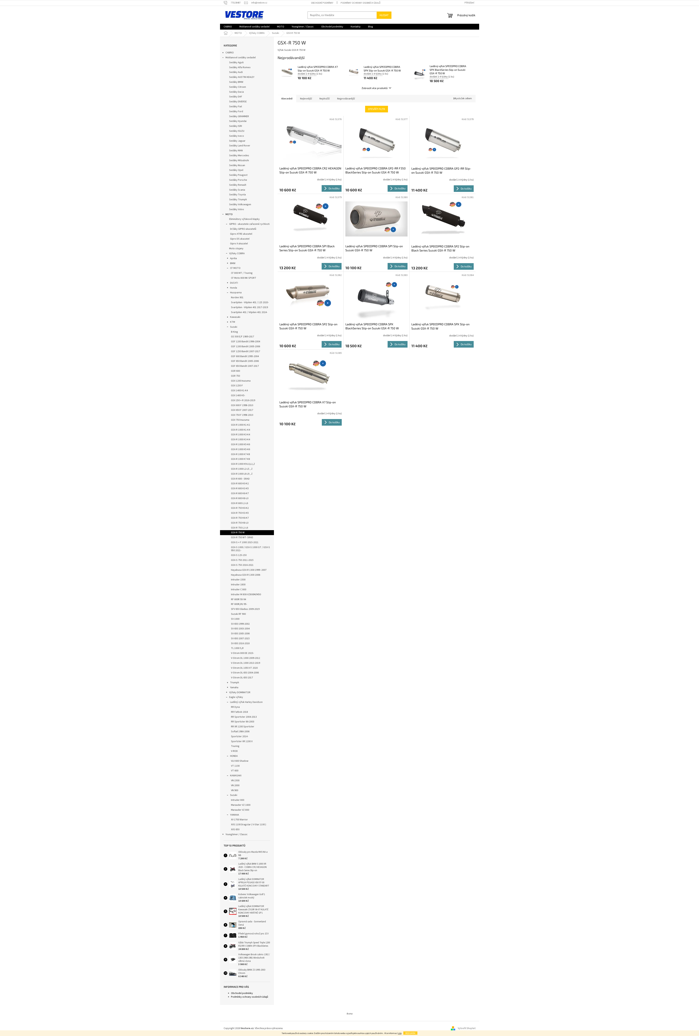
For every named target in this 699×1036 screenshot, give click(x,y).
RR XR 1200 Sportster (242, 726)
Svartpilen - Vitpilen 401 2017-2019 (249, 307)
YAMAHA (234, 815)
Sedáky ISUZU (236, 131)
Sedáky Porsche (238, 180)
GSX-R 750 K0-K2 (240, 508)
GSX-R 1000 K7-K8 (240, 454)
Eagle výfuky (236, 697)
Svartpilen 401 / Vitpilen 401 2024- (249, 312)
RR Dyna (235, 707)
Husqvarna (236, 292)
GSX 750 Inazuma (240, 420)
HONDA (234, 756)
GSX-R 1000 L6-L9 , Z (242, 474)
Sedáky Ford (236, 111)
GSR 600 (235, 371)
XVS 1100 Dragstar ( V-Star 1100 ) (248, 824)
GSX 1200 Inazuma (241, 381)
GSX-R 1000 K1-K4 (240, 430)
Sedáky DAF (235, 97)
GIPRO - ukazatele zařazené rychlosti (249, 224)
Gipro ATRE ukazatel (241, 234)
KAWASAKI (235, 775)
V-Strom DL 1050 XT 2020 (244, 668)
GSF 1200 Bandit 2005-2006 (245, 346)
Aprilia (233, 258)
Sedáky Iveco (236, 136)
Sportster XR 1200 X (242, 741)
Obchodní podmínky (322, 3)
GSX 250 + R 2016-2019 (243, 400)
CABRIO (230, 52)
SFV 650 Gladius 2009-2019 (245, 609)
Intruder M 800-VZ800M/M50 (246, 594)
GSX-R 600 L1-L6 (239, 503)
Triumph (234, 682)
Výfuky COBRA (237, 253)
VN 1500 (235, 780)
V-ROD (234, 751)
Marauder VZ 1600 (240, 805)
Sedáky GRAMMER (239, 116)
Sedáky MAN (236, 150)
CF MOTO (235, 268)
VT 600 (234, 770)
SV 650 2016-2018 (240, 643)
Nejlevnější (306, 99)
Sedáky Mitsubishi (239, 160)
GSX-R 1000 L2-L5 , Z (242, 469)
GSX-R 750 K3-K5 (240, 513)
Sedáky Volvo (236, 209)
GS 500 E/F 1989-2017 (242, 336)
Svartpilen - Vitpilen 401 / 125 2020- (250, 302)
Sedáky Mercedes (239, 155)
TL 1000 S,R (237, 648)
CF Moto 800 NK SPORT (243, 278)
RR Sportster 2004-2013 (244, 717)
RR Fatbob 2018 (239, 712)
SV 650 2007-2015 (240, 638)
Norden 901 (237, 297)
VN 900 (234, 790)
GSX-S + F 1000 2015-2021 (244, 542)
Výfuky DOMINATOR (239, 692)
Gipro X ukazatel (239, 243)
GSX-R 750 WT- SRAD (242, 537)
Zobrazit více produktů (375, 88)
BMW (232, 263)
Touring (235, 746)
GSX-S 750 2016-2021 (242, 565)
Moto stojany (236, 248)
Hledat (384, 15)
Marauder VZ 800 (240, 810)
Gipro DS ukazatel (239, 239)
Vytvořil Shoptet (467, 1028)
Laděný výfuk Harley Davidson (246, 702)
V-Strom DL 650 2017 (242, 677)
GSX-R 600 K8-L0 (239, 498)
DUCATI (234, 283)
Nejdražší (324, 99)
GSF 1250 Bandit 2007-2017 (245, 351)
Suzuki (233, 327)
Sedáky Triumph (238, 199)
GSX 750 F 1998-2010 (242, 415)
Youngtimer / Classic (237, 834)
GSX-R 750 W (238, 532)
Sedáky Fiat (235, 106)
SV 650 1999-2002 (240, 624)
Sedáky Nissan (237, 165)
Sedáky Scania (237, 190)
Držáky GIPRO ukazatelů (243, 229)
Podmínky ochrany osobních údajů (360, 3)
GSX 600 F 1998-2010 (242, 405)
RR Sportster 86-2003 (242, 722)
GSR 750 (235, 376)
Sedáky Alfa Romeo (240, 67)
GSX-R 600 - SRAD (240, 479)
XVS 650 (235, 829)
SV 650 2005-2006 (240, 633)
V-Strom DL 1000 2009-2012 (245, 658)
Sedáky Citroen (237, 87)
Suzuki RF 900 (238, 614)
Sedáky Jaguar (237, 141)
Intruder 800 (237, 800)
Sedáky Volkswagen (240, 204)
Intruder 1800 (238, 584)
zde (399, 1033)
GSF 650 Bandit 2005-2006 (245, 361)
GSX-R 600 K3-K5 (240, 488)
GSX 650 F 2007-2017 (242, 410)
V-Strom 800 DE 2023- (242, 653)
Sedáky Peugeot (238, 175)
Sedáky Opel (236, 170)
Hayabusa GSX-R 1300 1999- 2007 (248, 570)
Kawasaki (235, 317)
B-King (234, 332)
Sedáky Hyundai (238, 121)
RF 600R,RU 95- (239, 604)
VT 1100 (235, 766)
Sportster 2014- (239, 736)
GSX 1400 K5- (238, 395)
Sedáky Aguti (236, 62)
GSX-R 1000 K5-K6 (240, 444)
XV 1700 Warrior (239, 819)
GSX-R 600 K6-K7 (240, 493)
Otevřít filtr (376, 109)
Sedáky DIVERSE (238, 101)
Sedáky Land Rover (239, 145)
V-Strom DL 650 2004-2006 (245, 673)
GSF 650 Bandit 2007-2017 (245, 366)
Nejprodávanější (346, 99)
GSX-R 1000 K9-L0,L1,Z (243, 464)
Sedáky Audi (236, 72)
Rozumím (410, 1033)
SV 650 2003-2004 (240, 628)
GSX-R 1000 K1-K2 (240, 425)
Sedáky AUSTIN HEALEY (241, 77)
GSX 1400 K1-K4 (239, 390)
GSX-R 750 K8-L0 (239, 523)
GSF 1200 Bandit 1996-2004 (245, 341)
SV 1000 (235, 619)
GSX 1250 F (237, 385)
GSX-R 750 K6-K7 (240, 518)
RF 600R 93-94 (238, 599)
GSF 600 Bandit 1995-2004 (245, 356)
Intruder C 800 (238, 589)
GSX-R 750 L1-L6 (239, 528)
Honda (233, 288)
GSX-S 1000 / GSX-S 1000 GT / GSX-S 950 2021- (250, 549)
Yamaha (234, 687)
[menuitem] (228, 27)
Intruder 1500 (238, 580)
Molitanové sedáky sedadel (241, 57)
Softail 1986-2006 (240, 731)
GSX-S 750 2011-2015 (242, 560)
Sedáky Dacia (236, 92)
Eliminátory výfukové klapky (244, 219)
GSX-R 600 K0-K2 (240, 483)
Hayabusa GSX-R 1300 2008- (246, 575)
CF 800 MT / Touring (242, 273)
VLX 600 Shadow (239, 761)
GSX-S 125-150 (239, 555)
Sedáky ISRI (235, 126)
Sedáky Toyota (237, 194)
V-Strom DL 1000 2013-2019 (245, 663)
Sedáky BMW (236, 82)
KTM (232, 322)
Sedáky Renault (237, 185)
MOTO (229, 214)
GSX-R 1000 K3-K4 (240, 434)
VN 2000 (235, 785)
